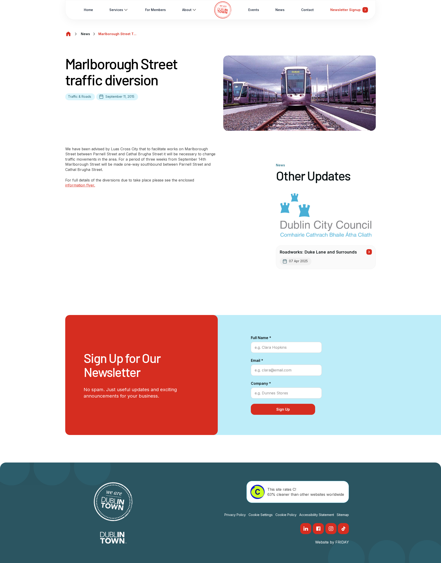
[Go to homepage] (223, 10)
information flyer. (80, 185)
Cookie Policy (286, 515)
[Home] (68, 34)
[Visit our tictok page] (343, 528)
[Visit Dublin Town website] (113, 537)
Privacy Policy (235, 515)
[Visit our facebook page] (318, 528)
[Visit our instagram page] (330, 528)
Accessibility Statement (316, 515)
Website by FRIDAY (332, 542)
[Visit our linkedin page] (305, 528)
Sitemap (343, 515)
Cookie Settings (261, 515)
